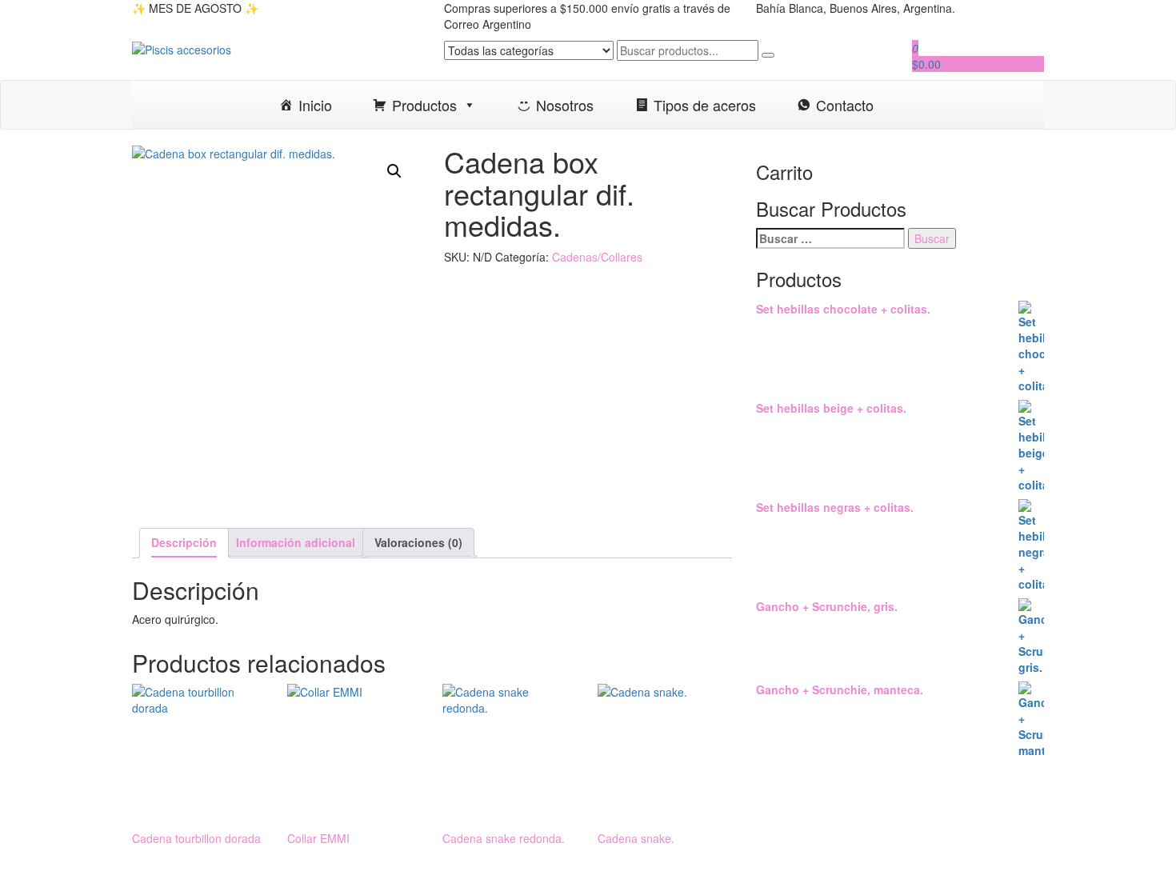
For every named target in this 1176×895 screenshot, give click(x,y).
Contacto (845, 104)
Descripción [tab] (184, 542)
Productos (424, 104)
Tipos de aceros (705, 104)
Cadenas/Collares (597, 257)
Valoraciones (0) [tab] (418, 542)
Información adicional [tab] (295, 542)
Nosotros (565, 104)
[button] (394, 171)
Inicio (315, 104)
